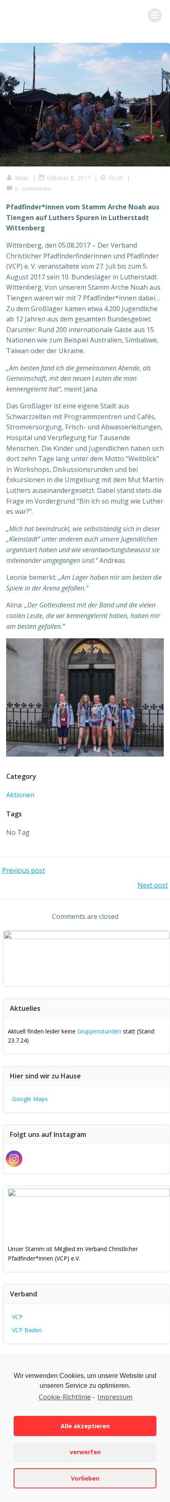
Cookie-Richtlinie (65, 1396)
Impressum (114, 1396)
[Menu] (155, 15)
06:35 (116, 178)
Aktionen (20, 794)
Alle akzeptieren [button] (85, 1426)
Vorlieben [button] (85, 1478)
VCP (17, 1317)
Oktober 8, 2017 (68, 178)
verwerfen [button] (85, 1452)
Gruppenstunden (99, 1031)
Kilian (22, 178)
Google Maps (30, 1099)
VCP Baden (27, 1330)
